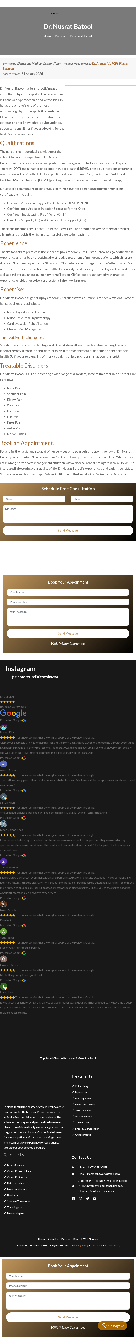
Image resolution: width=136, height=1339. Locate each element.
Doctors (60, 36)
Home (47, 36)
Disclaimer (96, 1245)
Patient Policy (112, 1245)
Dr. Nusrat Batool (81, 36)
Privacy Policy (80, 1245)
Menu (54, 13)
